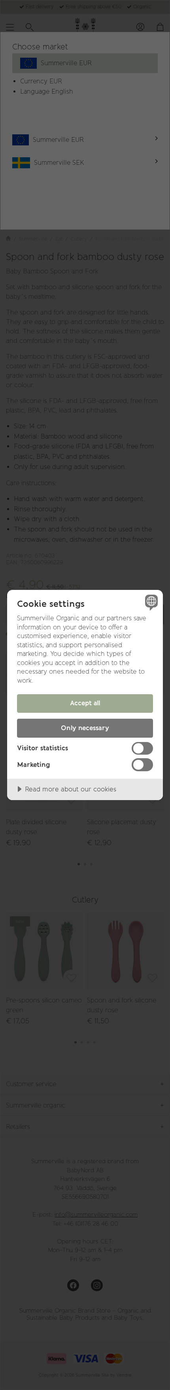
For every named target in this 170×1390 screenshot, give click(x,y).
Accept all (85, 703)
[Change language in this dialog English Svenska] (150, 602)
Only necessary (85, 728)
